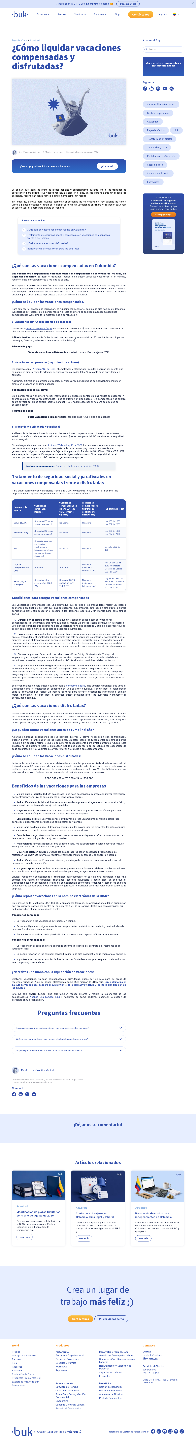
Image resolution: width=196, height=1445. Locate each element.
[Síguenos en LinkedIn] (159, 1431)
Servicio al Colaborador (68, 1408)
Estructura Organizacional (70, 1355)
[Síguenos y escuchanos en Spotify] (171, 88)
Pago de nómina (19, 40)
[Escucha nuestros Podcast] (176, 1431)
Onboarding (62, 1400)
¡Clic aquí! (107, 166)
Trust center (18, 1385)
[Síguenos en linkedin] (151, 88)
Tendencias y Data (157, 147)
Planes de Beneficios (110, 1390)
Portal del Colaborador (68, 1359)
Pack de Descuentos (110, 1398)
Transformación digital (159, 138)
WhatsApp (152, 1358)
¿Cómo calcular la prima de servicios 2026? (76, 466)
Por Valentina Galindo (29, 152)
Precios (62, 14)
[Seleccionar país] (176, 14)
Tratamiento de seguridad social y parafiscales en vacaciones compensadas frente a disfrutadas (68, 236)
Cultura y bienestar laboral (161, 104)
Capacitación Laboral (110, 1372)
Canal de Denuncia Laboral (70, 1404)
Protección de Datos (23, 1374)
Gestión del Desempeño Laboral (116, 1355)
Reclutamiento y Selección (161, 156)
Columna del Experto (158, 173)
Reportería (61, 1370)
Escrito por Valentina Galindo (38, 1070)
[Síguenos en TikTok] (181, 1431)
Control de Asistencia (67, 1390)
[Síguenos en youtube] (165, 88)
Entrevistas (153, 182)
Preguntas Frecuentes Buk (26, 1377)
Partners (16, 1359)
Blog (117, 14)
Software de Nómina (67, 1386)
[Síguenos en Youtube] (164, 1431)
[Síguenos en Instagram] (170, 1431)
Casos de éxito (155, 164)
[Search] (146, 49)
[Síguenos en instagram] (158, 88)
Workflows (61, 1366)
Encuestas (104, 1376)
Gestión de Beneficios (111, 1386)
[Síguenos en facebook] (14, 1094)
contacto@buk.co (152, 1355)
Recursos (17, 1366)
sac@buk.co (149, 1369)
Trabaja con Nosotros (24, 1355)
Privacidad (17, 1370)
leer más (25, 1237)
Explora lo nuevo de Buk (25, 1381)
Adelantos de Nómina (111, 1394)
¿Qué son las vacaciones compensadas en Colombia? (56, 229)
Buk (176, 130)
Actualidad (35, 40)
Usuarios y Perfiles (66, 1362)
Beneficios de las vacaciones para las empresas (53, 248)
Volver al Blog (153, 40)
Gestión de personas (158, 113)
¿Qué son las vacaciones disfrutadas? (47, 243)
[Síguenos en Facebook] (153, 1431)
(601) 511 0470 (151, 1373)
